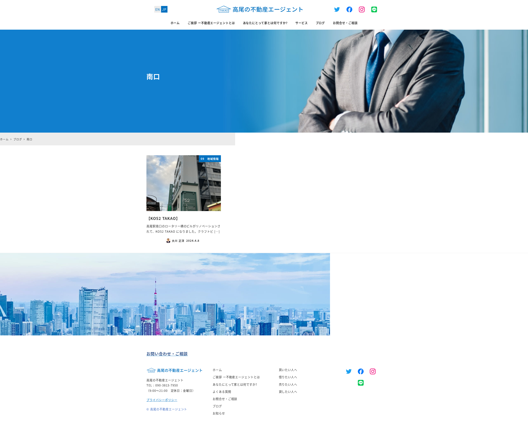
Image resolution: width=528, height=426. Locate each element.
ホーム (217, 370)
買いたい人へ (288, 370)
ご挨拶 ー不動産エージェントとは (236, 377)
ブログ (217, 406)
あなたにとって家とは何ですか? (235, 384)
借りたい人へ (288, 377)
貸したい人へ (288, 392)
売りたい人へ (288, 384)
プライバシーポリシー (161, 400)
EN (157, 9)
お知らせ (219, 413)
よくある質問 (222, 392)
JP (164, 9)
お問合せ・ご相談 (225, 399)
